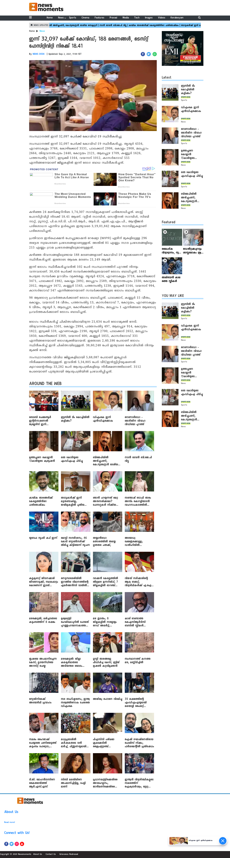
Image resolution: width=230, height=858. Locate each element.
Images (149, 18)
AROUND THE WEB (45, 384)
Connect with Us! (16, 833)
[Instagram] (17, 844)
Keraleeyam (177, 18)
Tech (137, 18)
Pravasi (113, 18)
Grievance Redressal (68, 854)
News (61, 18)
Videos (161, 18)
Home (50, 18)
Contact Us (51, 854)
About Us (11, 812)
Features (99, 18)
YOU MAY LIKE (173, 296)
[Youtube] (22, 844)
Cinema (85, 18)
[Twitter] (11, 844)
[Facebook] (6, 844)
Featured (168, 223)
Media (126, 18)
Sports (72, 18)
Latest (166, 78)
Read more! (9, 822)
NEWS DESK (39, 54)
